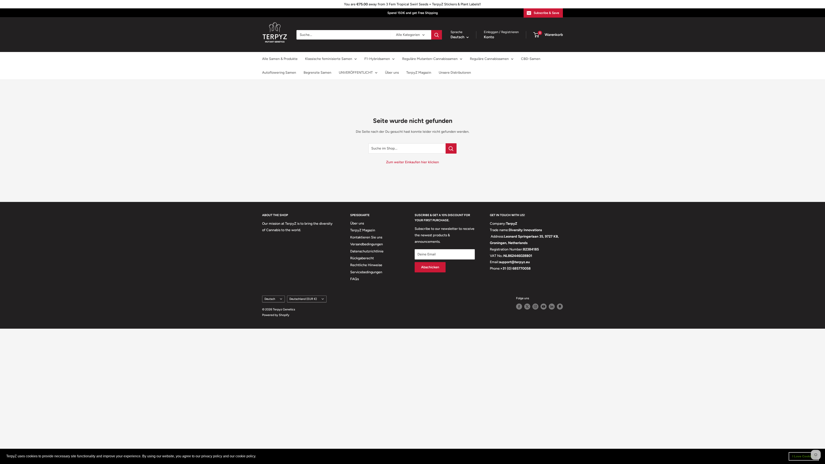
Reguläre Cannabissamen (489, 59)
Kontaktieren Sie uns (366, 237)
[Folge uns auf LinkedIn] (552, 307)
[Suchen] (436, 35)
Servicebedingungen (366, 272)
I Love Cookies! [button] (803, 456)
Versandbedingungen (366, 244)
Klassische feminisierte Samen (328, 59)
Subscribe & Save (546, 13)
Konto (489, 37)
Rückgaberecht (362, 258)
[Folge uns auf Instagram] (535, 307)
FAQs (354, 279)
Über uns (392, 72)
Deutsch (269, 299)
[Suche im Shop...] (451, 148)
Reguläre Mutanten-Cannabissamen (430, 59)
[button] (257, 456)
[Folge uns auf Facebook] (519, 307)
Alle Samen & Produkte (280, 59)
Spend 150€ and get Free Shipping (412, 13)
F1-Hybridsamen (377, 59)
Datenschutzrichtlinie (366, 251)
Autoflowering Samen (279, 72)
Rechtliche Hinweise (366, 265)
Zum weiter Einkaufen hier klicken (412, 162)
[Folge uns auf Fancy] (560, 307)
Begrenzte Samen (317, 72)
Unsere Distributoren (455, 72)
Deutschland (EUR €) (303, 299)
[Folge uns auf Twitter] (527, 307)
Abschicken (430, 267)
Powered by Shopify (275, 315)
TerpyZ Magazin (418, 72)
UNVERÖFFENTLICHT (356, 72)
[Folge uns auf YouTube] (544, 307)
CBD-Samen (530, 59)
